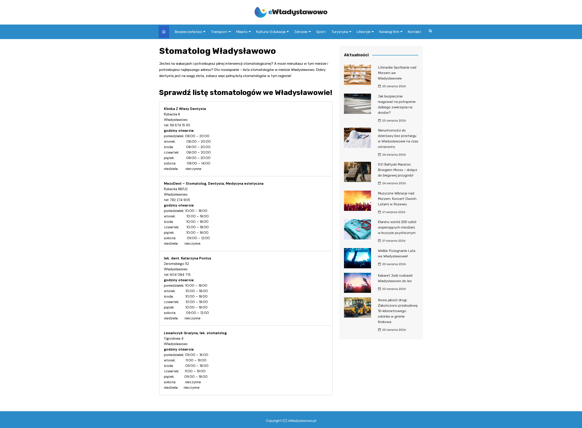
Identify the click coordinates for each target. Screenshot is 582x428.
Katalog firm (389, 31)
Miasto (242, 31)
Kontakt (414, 31)
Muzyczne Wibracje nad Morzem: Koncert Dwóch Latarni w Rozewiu (397, 198)
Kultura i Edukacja (271, 31)
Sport (321, 31)
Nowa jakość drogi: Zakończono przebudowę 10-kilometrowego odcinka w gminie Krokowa (398, 311)
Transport (219, 31)
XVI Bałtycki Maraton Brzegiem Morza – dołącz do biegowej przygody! (397, 169)
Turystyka (339, 31)
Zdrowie (301, 31)
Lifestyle (364, 31)
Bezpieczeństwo (188, 31)
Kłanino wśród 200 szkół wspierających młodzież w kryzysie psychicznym (397, 227)
